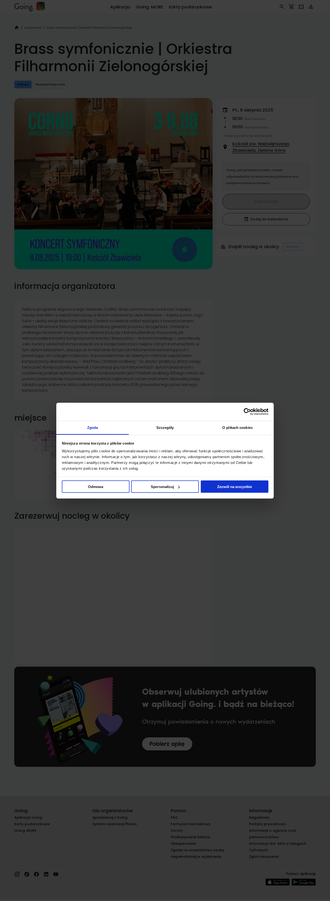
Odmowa (95, 487)
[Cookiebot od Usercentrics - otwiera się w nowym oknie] (247, 411)
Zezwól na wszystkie (234, 487)
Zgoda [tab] (92, 427)
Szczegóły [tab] (165, 427)
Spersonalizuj (162, 487)
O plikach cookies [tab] (237, 427)
